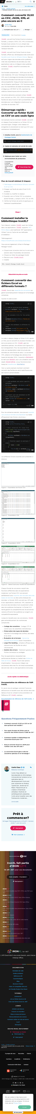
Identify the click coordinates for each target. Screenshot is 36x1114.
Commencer (18, 996)
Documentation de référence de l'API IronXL (16, 699)
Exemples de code (18, 970)
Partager (27, 29)
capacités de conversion (22, 290)
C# (32, 331)
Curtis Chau (8, 24)
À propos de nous (10, 1053)
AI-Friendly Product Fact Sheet (18, 989)
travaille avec (16, 364)
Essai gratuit (19, 828)
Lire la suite (14, 801)
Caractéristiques (18, 978)
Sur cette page (29, 6)
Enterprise (18, 1024)
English (24, 35)
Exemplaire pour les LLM (11, 29)
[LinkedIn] (22, 1083)
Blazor (8, 230)
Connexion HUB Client (14, 1064)
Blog (18, 981)
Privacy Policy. (17, 1103)
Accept (24, 1107)
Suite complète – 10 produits (17, 877)
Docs (6, 6)
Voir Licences (18, 834)
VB (27, 331)
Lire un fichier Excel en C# (18, 999)
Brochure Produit (18, 984)
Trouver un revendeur (18, 1011)
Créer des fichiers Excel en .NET (18, 1001)
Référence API (18, 976)
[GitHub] (13, 1083)
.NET (18, 1)
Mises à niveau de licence (18, 1014)
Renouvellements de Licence (18, 1017)
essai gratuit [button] (9, 172)
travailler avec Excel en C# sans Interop (14, 57)
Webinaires (26, 1059)
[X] (18, 1083)
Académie (17, 1059)
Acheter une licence (18, 1009)
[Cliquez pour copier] (31, 141)
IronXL (3, 8)
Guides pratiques (11, 8)
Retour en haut (30, 1046)
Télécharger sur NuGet (19, 1032)
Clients (29, 1053)
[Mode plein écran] (31, 304)
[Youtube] (15, 1083)
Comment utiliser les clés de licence (18, 1019)
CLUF (18, 1022)
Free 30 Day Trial (25, 167)
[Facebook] (20, 1083)
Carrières (9, 1059)
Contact (26, 1064)
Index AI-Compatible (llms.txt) (18, 986)
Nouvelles (21, 1053)
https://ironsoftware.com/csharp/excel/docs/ (16, 240)
